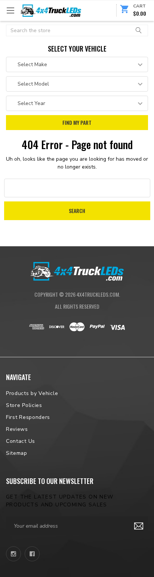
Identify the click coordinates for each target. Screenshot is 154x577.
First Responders (28, 417)
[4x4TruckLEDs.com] (77, 270)
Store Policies (24, 405)
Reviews (17, 429)
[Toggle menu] (10, 10)
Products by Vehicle (32, 393)
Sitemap (16, 453)
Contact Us (20, 441)
